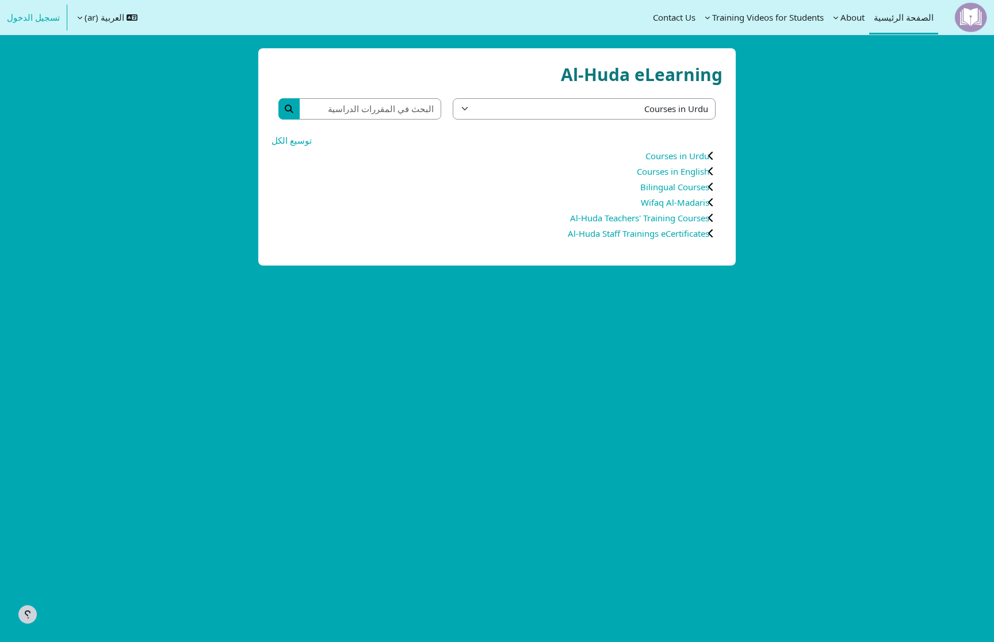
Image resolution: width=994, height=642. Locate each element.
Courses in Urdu (677, 156)
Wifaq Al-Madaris (675, 202)
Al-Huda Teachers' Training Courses (639, 218)
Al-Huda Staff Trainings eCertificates (638, 233)
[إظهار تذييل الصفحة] (27, 614)
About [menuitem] (852, 17)
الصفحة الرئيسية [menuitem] (904, 17)
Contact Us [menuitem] (674, 17)
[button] (107, 17)
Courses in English (673, 171)
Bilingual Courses (674, 187)
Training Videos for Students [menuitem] (768, 17)
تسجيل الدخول (33, 17)
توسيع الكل (292, 140)
